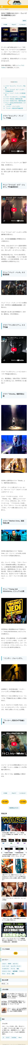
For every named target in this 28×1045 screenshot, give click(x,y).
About (20, 1037)
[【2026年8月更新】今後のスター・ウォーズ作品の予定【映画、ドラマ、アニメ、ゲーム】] (14, 848)
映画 (18, 968)
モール (8, 973)
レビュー (4, 963)
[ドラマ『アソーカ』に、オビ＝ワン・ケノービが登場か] (14, 891)
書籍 (13, 973)
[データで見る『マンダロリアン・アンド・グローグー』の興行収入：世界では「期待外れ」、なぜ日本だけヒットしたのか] (4, 997)
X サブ (7, 1037)
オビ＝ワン (15, 963)
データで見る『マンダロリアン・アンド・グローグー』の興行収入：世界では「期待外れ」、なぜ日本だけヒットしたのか (17, 996)
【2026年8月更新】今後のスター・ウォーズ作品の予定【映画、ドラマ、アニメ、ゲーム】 (16, 1002)
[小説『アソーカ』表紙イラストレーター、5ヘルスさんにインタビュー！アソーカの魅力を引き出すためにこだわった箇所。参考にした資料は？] (14, 870)
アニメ (3, 973)
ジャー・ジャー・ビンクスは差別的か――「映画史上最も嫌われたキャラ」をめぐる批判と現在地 (17, 1010)
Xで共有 (5, 24)
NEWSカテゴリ (14, 808)
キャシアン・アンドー (16, 966)
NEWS (24, 20)
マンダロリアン (5, 968)
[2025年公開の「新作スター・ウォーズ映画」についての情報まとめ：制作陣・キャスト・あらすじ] (14, 827)
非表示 (15, 82)
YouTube (14, 1037)
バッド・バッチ (5, 966)
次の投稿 (23, 801)
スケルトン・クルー (6, 971)
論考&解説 (15, 971)
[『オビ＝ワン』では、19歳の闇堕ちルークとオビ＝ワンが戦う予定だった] (14, 912)
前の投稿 (5, 801)
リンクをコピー (22, 24)
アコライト (21, 971)
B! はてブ (14, 24)
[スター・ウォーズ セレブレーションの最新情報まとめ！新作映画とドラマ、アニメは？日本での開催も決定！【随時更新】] (14, 933)
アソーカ (13, 968)
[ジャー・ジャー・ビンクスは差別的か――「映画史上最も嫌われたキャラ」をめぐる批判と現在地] (4, 1012)
